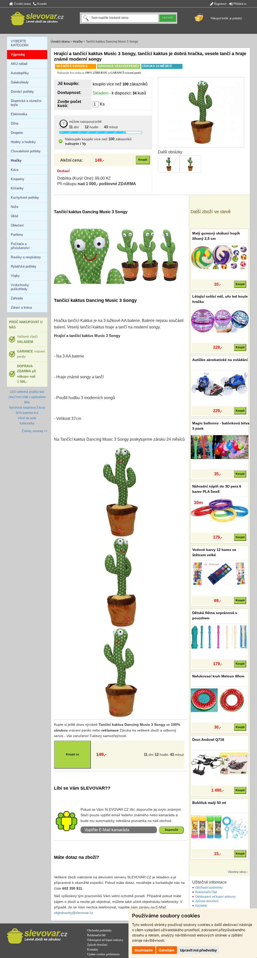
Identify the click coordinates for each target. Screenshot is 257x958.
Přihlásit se (239, 4)
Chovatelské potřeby (26, 151)
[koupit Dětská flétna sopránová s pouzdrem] (219, 636)
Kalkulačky (27, 423)
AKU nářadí (19, 64)
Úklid (14, 216)
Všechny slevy (237, 871)
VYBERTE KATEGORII (20, 43)
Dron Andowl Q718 (208, 740)
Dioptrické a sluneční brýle (26, 103)
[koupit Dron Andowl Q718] (219, 763)
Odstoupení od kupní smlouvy (215, 896)
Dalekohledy (20, 82)
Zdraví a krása (21, 307)
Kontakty (201, 905)
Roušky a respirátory (26, 257)
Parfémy (17, 234)
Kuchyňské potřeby (25, 197)
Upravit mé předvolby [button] (198, 950)
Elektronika (19, 114)
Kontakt (41, 4)
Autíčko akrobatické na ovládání (220, 360)
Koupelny (17, 179)
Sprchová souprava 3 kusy (27, 407)
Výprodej (18, 54)
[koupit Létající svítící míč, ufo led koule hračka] (219, 320)
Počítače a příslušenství (20, 246)
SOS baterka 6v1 (27, 413)
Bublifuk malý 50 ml (209, 803)
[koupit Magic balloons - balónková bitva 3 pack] (219, 447)
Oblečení (17, 225)
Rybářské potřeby (23, 266)
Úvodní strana (22, 4)
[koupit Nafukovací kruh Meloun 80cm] (219, 700)
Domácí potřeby (22, 91)
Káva (14, 170)
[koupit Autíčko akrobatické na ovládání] (219, 383)
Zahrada (17, 298)
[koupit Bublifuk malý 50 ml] (219, 826)
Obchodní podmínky (209, 887)
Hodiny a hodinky (23, 142)
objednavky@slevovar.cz (73, 913)
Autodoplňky (20, 73)
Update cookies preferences (103, 954)
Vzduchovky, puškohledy (20, 287)
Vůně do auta (27, 418)
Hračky (78, 41)
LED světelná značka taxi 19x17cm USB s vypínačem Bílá (27, 397)
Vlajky (15, 276)
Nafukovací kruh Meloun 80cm (218, 676)
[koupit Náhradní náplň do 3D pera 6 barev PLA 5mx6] (219, 510)
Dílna (14, 123)
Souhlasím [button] (144, 950)
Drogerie (17, 133)
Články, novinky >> (34, 431)
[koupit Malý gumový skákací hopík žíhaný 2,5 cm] (219, 257)
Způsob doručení (206, 901)
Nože (14, 207)
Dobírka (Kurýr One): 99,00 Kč (84, 178)
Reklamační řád (206, 892)
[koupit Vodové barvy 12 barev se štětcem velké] (219, 573)
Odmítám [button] (166, 950)
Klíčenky (17, 188)
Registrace (220, 4)
